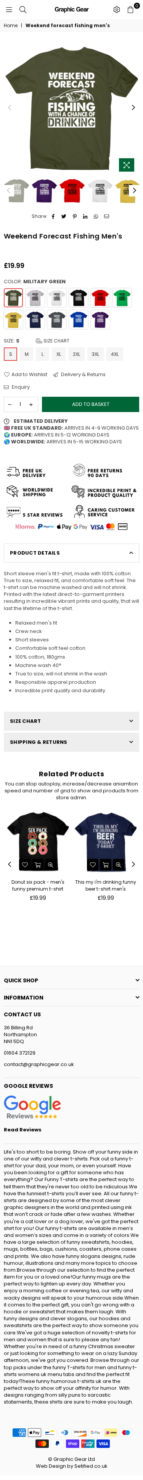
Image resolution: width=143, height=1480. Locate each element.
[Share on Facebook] (53, 216)
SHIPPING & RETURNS (38, 742)
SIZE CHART (25, 721)
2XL (76, 354)
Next (133, 108)
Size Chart (55, 341)
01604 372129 (19, 1052)
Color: (35, 281)
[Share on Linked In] (85, 216)
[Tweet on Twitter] (64, 216)
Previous (9, 108)
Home (11, 26)
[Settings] (117, 9)
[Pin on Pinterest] (75, 216)
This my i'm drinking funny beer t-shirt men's (105, 885)
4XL (115, 354)
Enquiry (20, 387)
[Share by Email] (107, 216)
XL (58, 354)
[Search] (23, 9)
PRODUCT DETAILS (35, 553)
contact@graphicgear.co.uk (39, 1064)
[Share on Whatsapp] (96, 216)
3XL (95, 354)
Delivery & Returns (83, 374)
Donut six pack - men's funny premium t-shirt (37, 885)
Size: (36, 341)
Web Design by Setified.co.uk (72, 1466)
